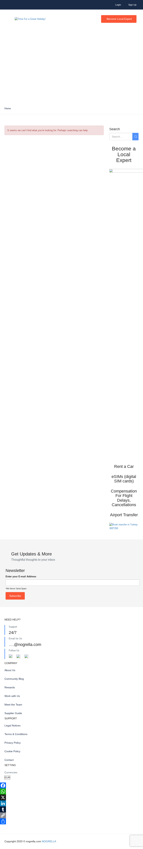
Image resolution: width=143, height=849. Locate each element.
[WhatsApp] (71, 791)
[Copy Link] (71, 815)
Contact (9, 759)
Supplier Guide (13, 713)
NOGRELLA (49, 841)
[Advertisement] (71, 75)
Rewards (9, 687)
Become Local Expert (119, 18)
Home (7, 108)
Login (118, 5)
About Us (9, 670)
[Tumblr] (71, 809)
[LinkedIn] (71, 803)
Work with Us (12, 695)
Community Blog (14, 678)
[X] (71, 797)
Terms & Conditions (15, 734)
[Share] (71, 821)
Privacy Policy (12, 742)
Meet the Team (13, 704)
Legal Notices (12, 725)
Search (114, 129)
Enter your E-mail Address (21, 576)
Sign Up (132, 5)
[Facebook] (71, 785)
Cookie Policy (12, 751)
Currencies (10, 772)
